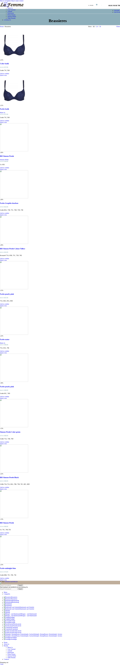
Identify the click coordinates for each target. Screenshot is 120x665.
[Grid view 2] (105, 26)
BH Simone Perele (7, 156)
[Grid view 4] (112, 26)
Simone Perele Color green (10, 432)
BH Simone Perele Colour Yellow (12, 249)
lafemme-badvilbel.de (11, 581)
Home (2, 26)
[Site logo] (11, 7)
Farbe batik (4, 109)
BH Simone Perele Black (9, 477)
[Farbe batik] (14, 104)
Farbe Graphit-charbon (9, 203)
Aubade (10, 11)
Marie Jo (10, 8)
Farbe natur (4, 339)
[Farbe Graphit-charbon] (14, 198)
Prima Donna (11, 15)
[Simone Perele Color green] (14, 427)
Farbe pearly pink (7, 294)
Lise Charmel (11, 10)
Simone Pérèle (12, 16)
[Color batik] (14, 58)
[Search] (99, 5)
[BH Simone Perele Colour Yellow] (14, 243)
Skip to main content (17, 1)
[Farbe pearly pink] (14, 289)
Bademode (11, 13)
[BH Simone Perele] (14, 151)
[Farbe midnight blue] (14, 563)
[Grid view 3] (109, 26)
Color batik (4, 64)
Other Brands (11, 18)
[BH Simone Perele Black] (14, 472)
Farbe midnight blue (8, 568)
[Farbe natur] (14, 334)
